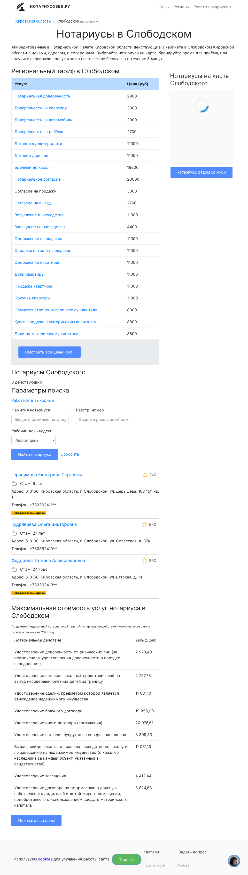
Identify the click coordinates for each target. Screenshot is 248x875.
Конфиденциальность (147, 865)
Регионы (181, 6)
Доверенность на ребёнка (39, 131)
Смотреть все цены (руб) (49, 352)
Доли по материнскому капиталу (46, 333)
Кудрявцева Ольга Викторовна (44, 524)
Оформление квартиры (37, 262)
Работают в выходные (32, 400)
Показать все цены (36, 820)
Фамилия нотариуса (30, 410)
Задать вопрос (192, 852)
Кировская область (33, 21)
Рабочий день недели (32, 430)
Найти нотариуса (34, 454)
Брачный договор (32, 167)
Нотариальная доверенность (42, 96)
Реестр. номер (90, 410)
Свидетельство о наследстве (43, 250)
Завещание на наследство (40, 226)
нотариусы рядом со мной (201, 172)
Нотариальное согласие (38, 179)
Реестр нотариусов (212, 6)
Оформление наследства (38, 238)
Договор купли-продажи (38, 143)
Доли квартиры (29, 274)
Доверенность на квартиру (41, 107)
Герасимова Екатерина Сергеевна (47, 474)
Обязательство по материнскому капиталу (56, 309)
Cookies (183, 865)
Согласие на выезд (33, 203)
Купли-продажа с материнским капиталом (56, 321)
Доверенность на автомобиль (43, 119)
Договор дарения (31, 155)
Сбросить (70, 454)
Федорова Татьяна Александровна (48, 560)
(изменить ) (90, 21)
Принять (126, 859)
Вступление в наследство (39, 214)
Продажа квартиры (33, 286)
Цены (164, 6)
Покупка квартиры (33, 298)
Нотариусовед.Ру (50, 6)
